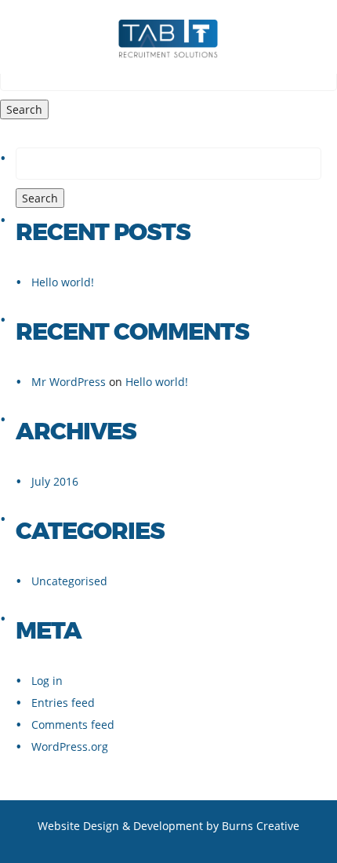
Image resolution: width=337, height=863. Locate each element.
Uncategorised (69, 581)
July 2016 (54, 481)
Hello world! (62, 282)
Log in (47, 680)
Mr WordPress (68, 381)
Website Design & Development (120, 825)
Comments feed (72, 724)
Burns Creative (260, 825)
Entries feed (63, 702)
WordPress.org (69, 746)
